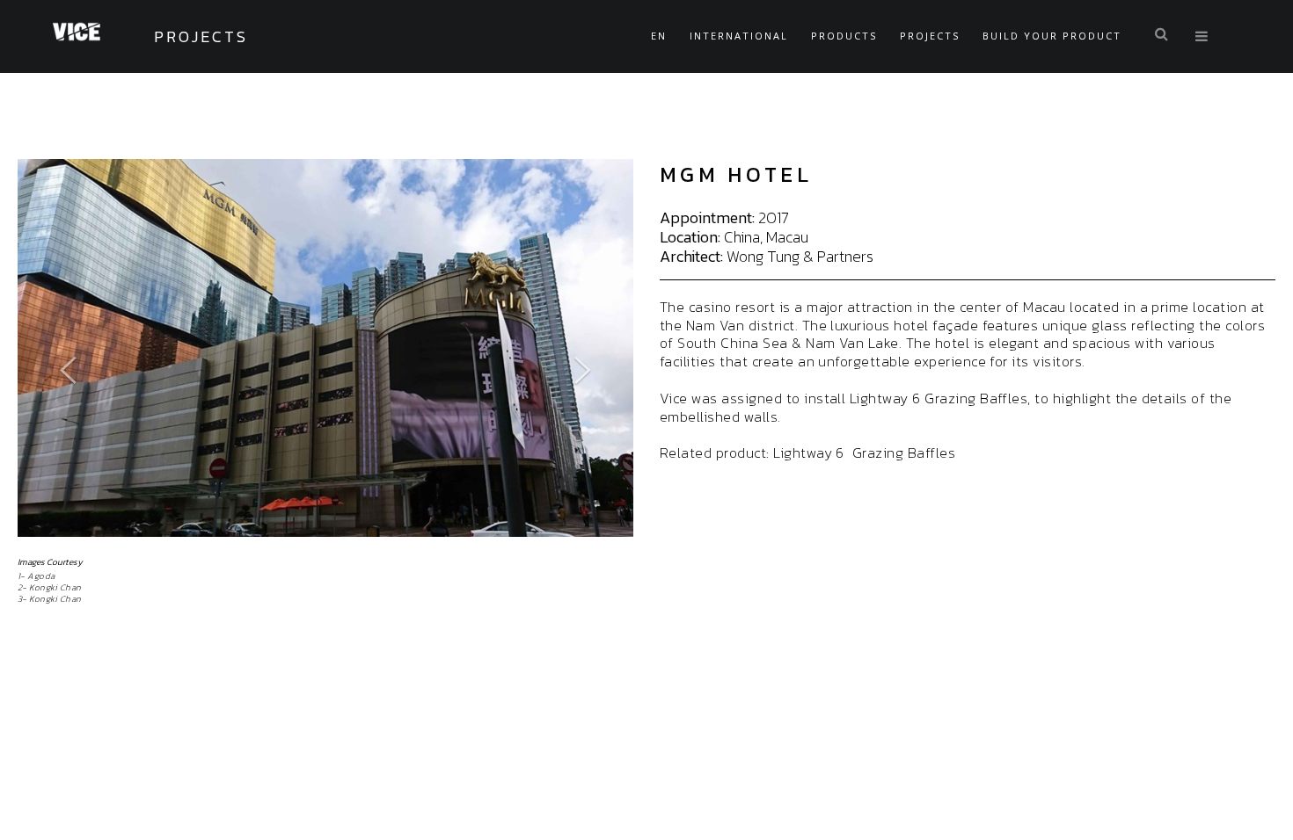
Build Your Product (1052, 35)
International (739, 35)
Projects (930, 35)
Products (844, 35)
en (659, 35)
